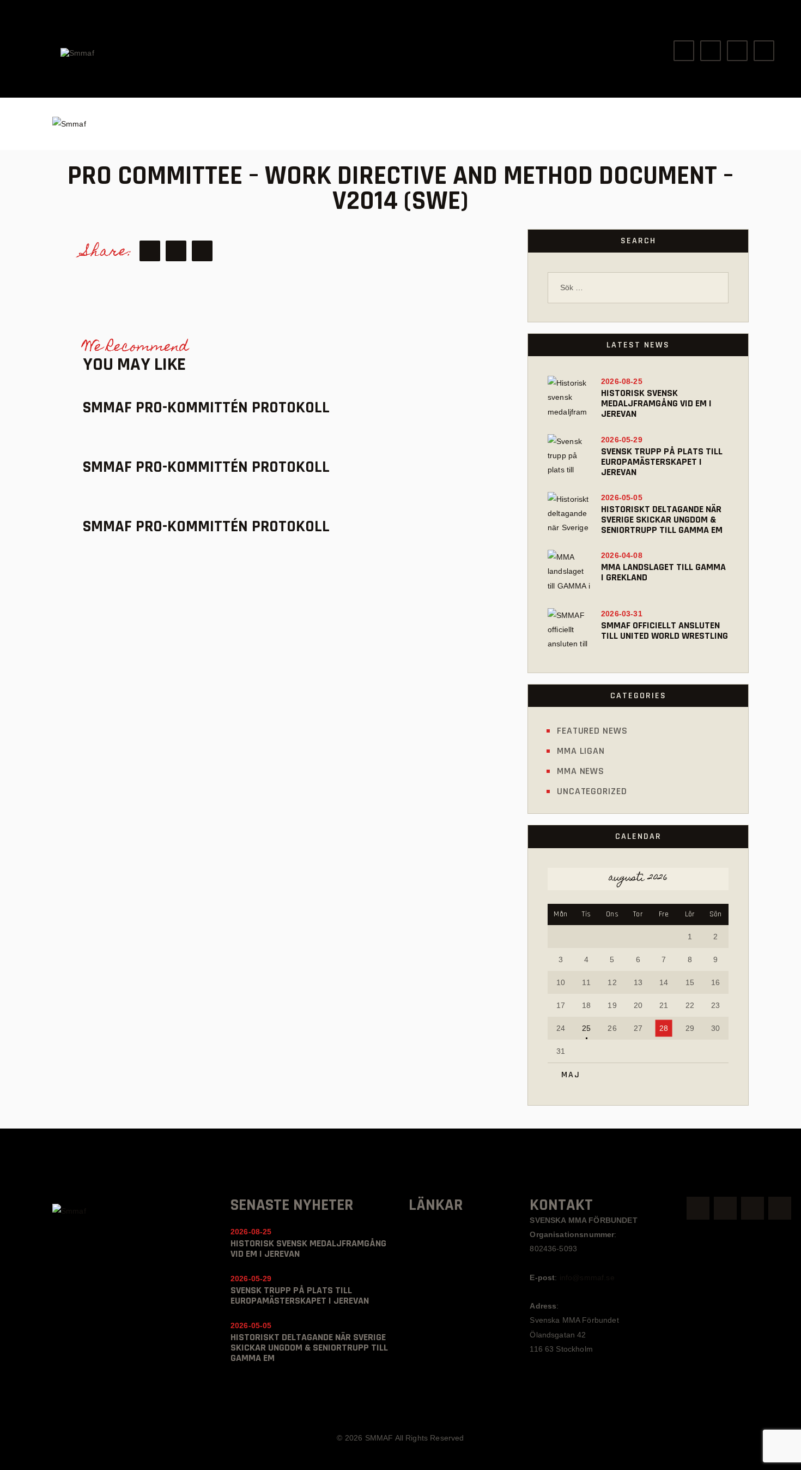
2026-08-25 (621, 381)
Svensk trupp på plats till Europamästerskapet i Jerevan (662, 461)
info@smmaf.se (587, 1277)
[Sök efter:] (638, 287)
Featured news (592, 730)
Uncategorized (592, 791)
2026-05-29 (621, 439)
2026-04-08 (621, 555)
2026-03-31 (621, 613)
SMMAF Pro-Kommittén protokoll (206, 407)
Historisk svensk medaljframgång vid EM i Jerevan (656, 403)
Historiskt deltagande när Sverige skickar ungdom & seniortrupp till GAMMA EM (662, 519)
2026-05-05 (621, 497)
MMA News (580, 771)
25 (586, 1028)
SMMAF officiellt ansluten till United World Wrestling (664, 630)
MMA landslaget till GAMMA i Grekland (663, 572)
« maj (566, 1075)
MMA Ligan (581, 751)
